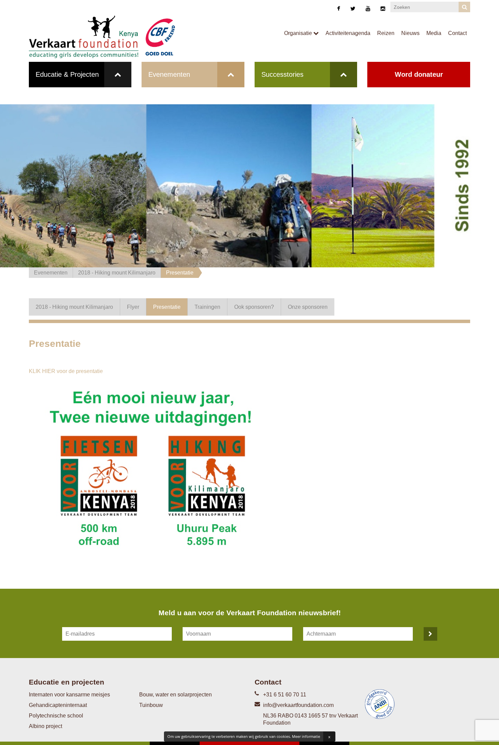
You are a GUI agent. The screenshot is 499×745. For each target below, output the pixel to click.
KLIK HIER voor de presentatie (66, 371)
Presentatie (179, 273)
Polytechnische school (56, 716)
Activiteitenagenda (348, 33)
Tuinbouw (151, 705)
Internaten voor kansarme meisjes (69, 694)
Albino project (45, 726)
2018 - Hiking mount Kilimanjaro (116, 273)
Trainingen (207, 307)
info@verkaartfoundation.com (298, 705)
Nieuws (410, 33)
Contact (457, 33)
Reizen (385, 33)
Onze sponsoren (308, 307)
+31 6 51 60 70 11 (284, 694)
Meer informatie (306, 736)
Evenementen (169, 74)
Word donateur (419, 74)
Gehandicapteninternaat (58, 705)
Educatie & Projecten (67, 74)
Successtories (282, 74)
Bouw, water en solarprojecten (175, 694)
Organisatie (298, 33)
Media (433, 33)
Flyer (133, 307)
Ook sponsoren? (254, 307)
